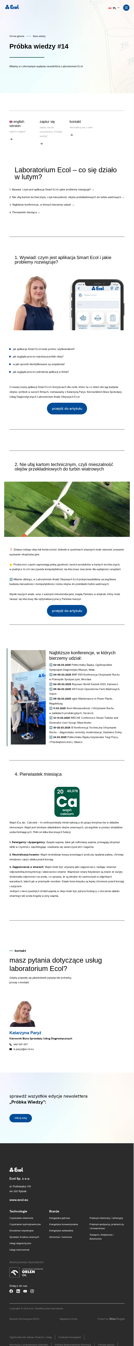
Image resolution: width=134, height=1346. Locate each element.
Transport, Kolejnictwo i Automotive (102, 1236)
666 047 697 (21, 1044)
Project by (103, 1319)
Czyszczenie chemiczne (21, 1218)
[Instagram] (32, 1291)
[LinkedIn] (18, 1291)
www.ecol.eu (18, 1200)
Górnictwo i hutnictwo (60, 1237)
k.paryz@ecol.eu (24, 1049)
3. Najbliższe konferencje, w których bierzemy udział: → (42, 204)
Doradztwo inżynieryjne (21, 1230)
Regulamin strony (68, 1319)
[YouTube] (25, 1291)
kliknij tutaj (21, 1118)
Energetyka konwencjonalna (63, 1224)
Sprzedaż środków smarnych (24, 1237)
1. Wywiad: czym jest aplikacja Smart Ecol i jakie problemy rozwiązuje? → (51, 189)
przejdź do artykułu (67, 408)
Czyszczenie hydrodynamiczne (25, 1224)
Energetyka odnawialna (61, 1230)
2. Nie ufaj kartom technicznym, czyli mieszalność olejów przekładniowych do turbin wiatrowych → (66, 197)
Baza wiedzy (39, 36)
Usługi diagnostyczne (20, 1243)
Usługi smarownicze (19, 1249)
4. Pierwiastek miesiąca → (24, 212)
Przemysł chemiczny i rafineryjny (106, 1218)
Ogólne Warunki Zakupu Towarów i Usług (30, 1337)
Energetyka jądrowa (59, 1218)
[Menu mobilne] (126, 8)
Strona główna (16, 36)
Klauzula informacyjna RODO (24, 1319)
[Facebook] (11, 1291)
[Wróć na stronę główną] (12, 7)
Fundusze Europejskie (70, 1337)
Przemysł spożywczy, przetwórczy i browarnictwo (107, 1226)
